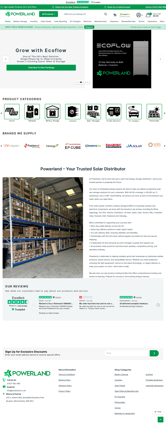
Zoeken (105, 14)
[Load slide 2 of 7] (78, 82)
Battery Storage (20, 21)
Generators (152, 21)
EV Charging (120, 397)
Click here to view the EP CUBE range (126, 76)
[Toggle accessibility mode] (114, 15)
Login (158, 27)
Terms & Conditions (67, 374)
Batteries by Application (125, 413)
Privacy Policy (65, 391)
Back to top (160, 419)
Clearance (114, 21)
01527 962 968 (13, 383)
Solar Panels (46, 21)
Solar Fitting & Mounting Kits (127, 391)
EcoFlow (149, 374)
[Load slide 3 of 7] (80, 82)
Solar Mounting (60, 21)
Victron (141, 21)
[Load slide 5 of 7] (85, 82)
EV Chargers (75, 21)
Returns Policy (65, 380)
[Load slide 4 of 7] (83, 82)
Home (7, 21)
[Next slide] (160, 59)
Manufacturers (100, 21)
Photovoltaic (120, 402)
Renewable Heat (128, 21)
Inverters (34, 21)
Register (89, 27)
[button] (1, 113)
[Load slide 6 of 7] (87, 82)
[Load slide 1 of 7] (76, 82)
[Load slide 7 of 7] (89, 82)
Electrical (87, 21)
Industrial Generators (154, 385)
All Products (47, 14)
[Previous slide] (6, 59)
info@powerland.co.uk (16, 390)
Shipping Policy (65, 385)
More (162, 21)
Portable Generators (154, 380)
